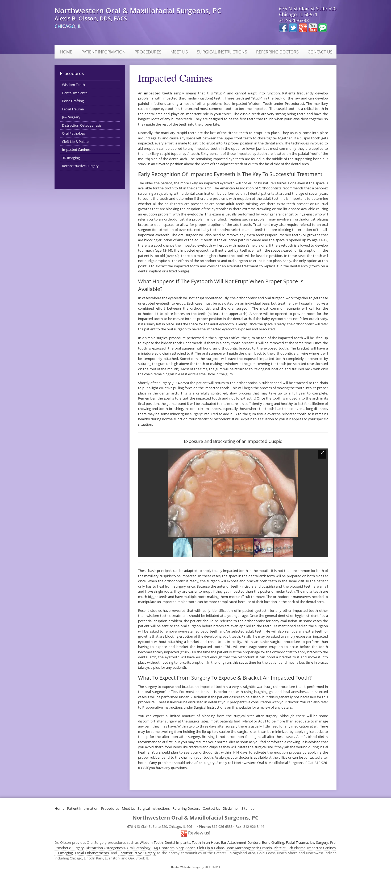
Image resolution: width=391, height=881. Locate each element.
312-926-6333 (294, 20)
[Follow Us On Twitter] (294, 27)
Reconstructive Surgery (80, 165)
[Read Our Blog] (322, 27)
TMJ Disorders (163, 847)
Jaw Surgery (71, 117)
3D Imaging (71, 157)
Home (66, 52)
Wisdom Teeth (73, 84)
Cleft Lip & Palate (75, 141)
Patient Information (103, 52)
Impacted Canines (76, 149)
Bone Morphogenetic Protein (249, 847)
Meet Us (179, 52)
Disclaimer (231, 808)
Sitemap (248, 808)
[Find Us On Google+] (304, 27)
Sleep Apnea (185, 847)
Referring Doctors (277, 52)
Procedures (148, 52)
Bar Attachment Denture (240, 842)
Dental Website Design (185, 867)
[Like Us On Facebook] (284, 27)
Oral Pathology (74, 133)
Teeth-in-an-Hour (205, 842)
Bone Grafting (73, 100)
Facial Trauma (73, 109)
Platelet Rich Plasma (290, 847)
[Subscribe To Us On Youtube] (313, 27)
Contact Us (320, 52)
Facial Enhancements (92, 852)
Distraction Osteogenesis (81, 125)
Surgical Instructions (222, 52)
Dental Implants (74, 92)
